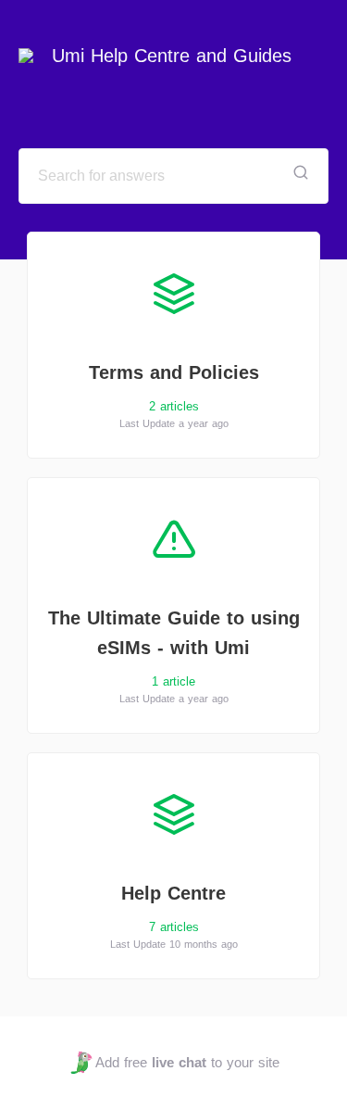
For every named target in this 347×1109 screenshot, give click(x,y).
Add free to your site (187, 1062)
